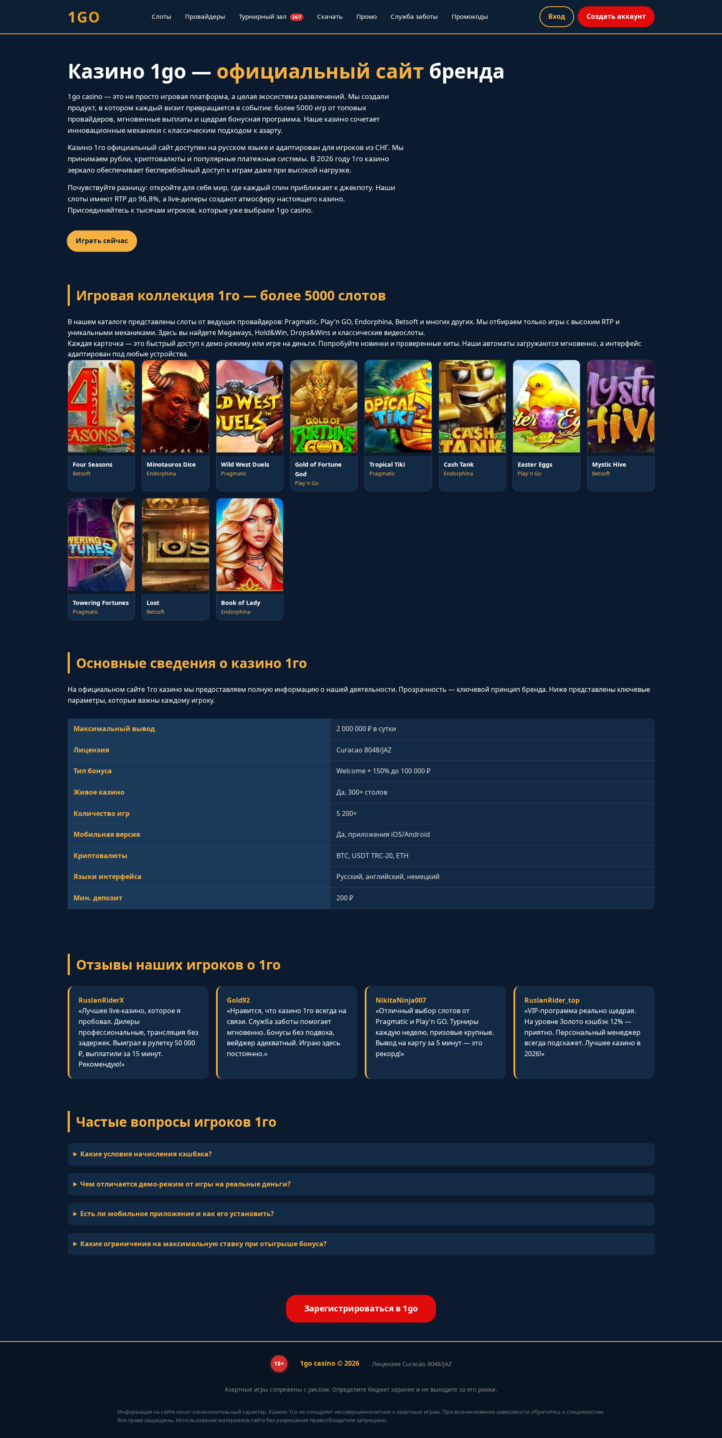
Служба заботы (414, 16)
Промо (366, 16)
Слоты (161, 16)
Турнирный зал (270, 16)
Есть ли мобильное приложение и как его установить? (177, 1213)
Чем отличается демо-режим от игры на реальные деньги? (185, 1184)
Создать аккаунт (616, 16)
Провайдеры (205, 16)
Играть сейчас (101, 240)
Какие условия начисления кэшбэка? (146, 1154)
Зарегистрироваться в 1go (361, 1308)
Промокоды (470, 16)
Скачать (330, 16)
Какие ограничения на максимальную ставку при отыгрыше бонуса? (203, 1243)
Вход (556, 16)
